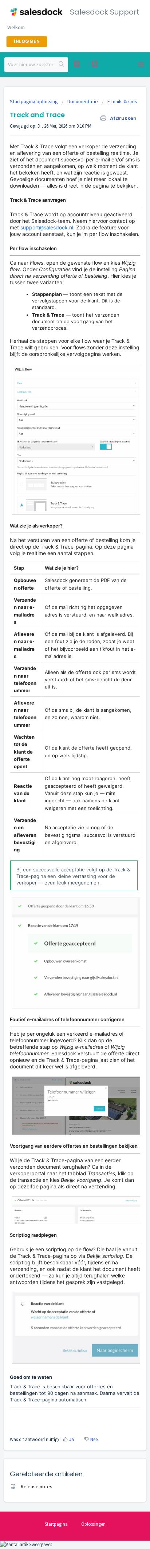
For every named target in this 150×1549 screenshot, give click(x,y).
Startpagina (56, 1524)
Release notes (36, 1486)
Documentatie (82, 101)
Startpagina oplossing (34, 101)
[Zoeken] (61, 64)
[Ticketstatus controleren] (77, 64)
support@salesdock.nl (46, 227)
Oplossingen (93, 1524)
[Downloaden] (61, 793)
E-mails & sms (122, 101)
